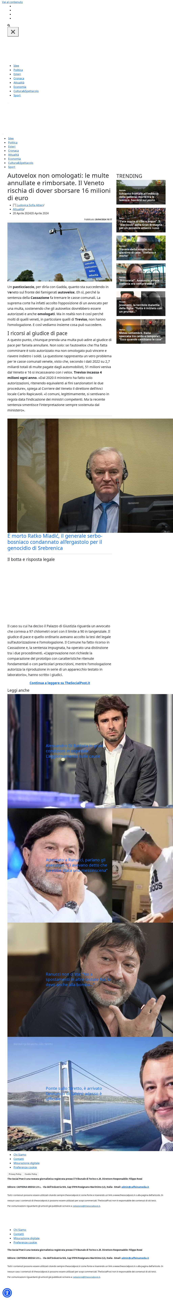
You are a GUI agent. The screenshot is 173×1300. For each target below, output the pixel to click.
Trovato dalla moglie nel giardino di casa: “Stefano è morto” (137, 253)
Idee (16, 66)
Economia (20, 87)
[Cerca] (8, 25)
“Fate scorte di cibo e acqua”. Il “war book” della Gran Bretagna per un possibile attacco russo (140, 225)
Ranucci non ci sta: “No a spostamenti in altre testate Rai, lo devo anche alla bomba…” (78, 979)
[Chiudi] (13, 32)
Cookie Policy (31, 1174)
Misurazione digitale (27, 1163)
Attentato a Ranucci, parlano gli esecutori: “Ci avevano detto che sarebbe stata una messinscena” (77, 865)
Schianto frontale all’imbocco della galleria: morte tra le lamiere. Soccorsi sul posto (139, 197)
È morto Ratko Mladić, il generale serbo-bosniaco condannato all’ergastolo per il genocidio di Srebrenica (54, 541)
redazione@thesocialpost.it (86, 1205)
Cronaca (19, 78)
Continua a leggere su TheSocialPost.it (60, 683)
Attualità (19, 82)
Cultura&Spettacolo (26, 91)
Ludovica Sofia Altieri (30, 205)
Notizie (122, 190)
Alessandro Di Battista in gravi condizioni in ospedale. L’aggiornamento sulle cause (74, 751)
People (122, 301)
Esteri (17, 74)
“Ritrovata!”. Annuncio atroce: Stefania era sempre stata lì (139, 282)
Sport (17, 95)
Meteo (122, 329)
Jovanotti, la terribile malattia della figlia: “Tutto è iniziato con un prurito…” (140, 308)
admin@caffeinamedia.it (135, 1186)
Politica (18, 70)
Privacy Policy (15, 1174)
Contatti (19, 1159)
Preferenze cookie (25, 1167)
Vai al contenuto (12, 2)
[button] (7, 1293)
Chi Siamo (20, 1154)
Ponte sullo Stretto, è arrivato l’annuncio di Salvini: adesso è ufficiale (74, 1093)
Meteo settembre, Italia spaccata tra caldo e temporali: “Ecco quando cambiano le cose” (140, 336)
